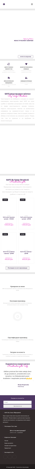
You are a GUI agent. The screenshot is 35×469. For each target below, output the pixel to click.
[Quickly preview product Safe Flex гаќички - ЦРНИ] (33, 235)
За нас (6, 440)
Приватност (8, 448)
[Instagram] (10, 457)
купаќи (8, 215)
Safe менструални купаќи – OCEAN (9, 218)
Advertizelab (25, 467)
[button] (17, 316)
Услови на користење (10, 445)
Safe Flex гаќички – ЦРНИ (26, 252)
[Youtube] (14, 457)
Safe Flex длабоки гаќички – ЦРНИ (9, 252)
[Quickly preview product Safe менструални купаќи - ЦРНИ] (33, 201)
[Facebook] (5, 457)
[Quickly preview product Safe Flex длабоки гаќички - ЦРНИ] (15, 235)
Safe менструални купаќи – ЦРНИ (26, 218)
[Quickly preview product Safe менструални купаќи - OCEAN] (15, 201)
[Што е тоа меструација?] (6, 431)
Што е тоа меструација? (18, 430)
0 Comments (20, 432)
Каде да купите (9, 443)
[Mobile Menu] (32, 4)
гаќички (9, 250)
